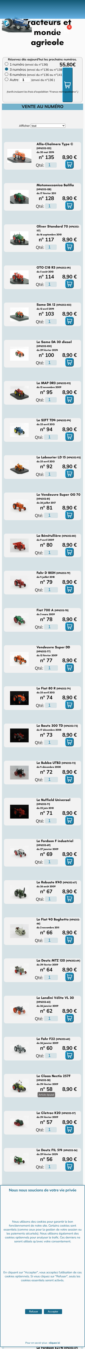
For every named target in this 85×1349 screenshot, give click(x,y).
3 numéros (36, 69)
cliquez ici (54, 1343)
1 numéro (29, 64)
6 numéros (36, 74)
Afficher (24, 126)
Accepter (53, 1311)
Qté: (40, 165)
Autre (14, 80)
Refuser (33, 1311)
